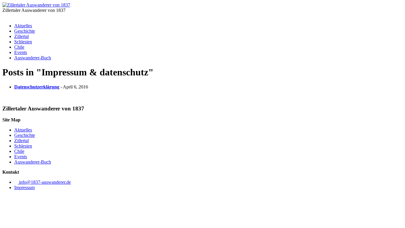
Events (20, 52)
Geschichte (24, 31)
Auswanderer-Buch (32, 57)
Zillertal (21, 36)
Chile (19, 47)
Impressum (24, 187)
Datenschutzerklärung (36, 86)
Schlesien (23, 41)
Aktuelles (23, 25)
